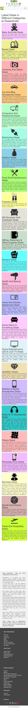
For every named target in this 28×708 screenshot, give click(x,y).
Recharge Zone (7, 687)
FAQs (5, 639)
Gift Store (10, 5)
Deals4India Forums (8, 654)
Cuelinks (6, 693)
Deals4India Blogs (8, 656)
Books (5, 680)
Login (19, 5)
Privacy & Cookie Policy (9, 643)
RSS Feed (6, 657)
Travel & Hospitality (8, 681)
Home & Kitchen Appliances (10, 674)
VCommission (7, 695)
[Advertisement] (14, 557)
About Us (6, 634)
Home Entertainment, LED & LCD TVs (13, 675)
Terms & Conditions (8, 642)
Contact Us (6, 637)
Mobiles (5, 672)
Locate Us (6, 636)
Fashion (6, 671)
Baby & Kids (6, 683)
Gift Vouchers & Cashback (10, 677)
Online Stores (7, 653)
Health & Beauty (7, 684)
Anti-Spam (6, 645)
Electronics (6, 678)
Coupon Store (7, 651)
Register (15, 5)
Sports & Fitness (7, 686)
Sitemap (6, 640)
